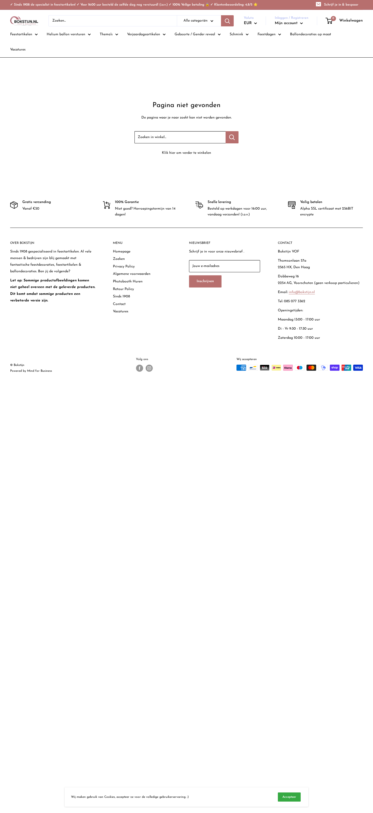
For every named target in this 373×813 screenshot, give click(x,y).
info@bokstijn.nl (302, 292)
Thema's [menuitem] (106, 34)
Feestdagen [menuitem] (267, 34)
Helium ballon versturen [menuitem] (66, 34)
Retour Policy (123, 289)
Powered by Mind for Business (31, 370)
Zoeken (119, 259)
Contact (119, 304)
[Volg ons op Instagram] (149, 368)
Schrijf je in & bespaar (341, 4)
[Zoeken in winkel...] (232, 137)
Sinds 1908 (121, 296)
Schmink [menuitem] (236, 34)
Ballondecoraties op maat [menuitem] (310, 34)
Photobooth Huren (128, 281)
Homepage (121, 251)
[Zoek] (227, 20)
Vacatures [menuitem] (18, 50)
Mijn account (287, 23)
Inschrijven (205, 281)
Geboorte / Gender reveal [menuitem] (195, 34)
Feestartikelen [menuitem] (21, 34)
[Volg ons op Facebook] (139, 368)
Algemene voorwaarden (131, 274)
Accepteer (289, 797)
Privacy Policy (124, 266)
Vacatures (120, 311)
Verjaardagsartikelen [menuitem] (143, 34)
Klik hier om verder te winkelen (186, 153)
